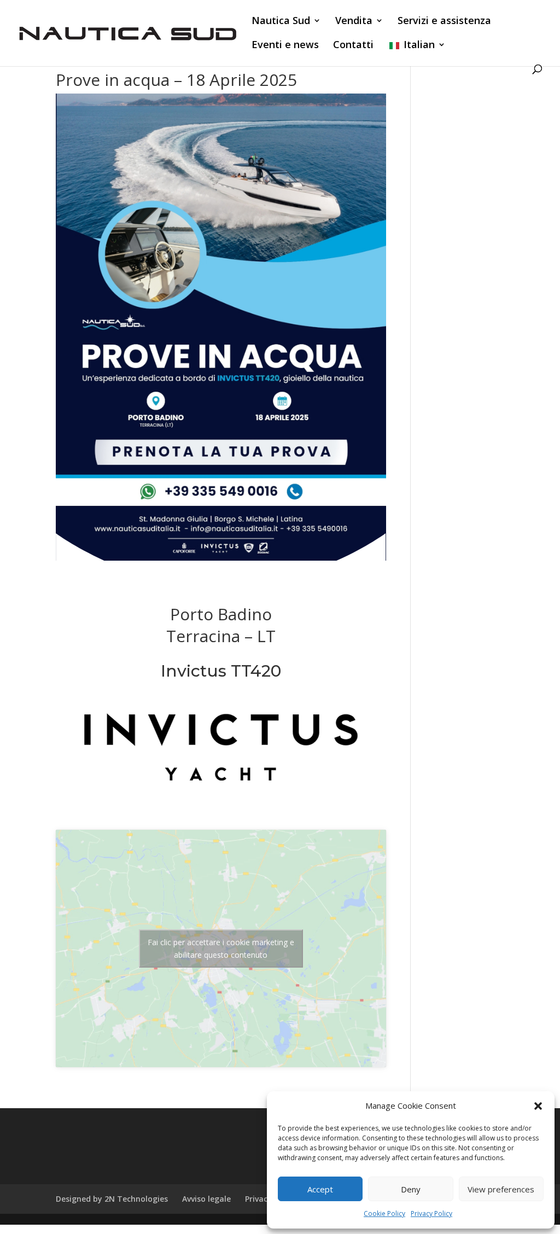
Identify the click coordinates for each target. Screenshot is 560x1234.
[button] (538, 1106)
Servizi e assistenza (444, 21)
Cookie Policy (384, 1213)
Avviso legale (206, 1199)
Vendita (353, 21)
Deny (411, 1189)
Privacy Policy (431, 1213)
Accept (320, 1189)
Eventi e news (285, 45)
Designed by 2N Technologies (112, 1199)
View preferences (501, 1189)
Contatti (353, 45)
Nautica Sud (281, 21)
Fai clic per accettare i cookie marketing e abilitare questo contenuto (221, 948)
